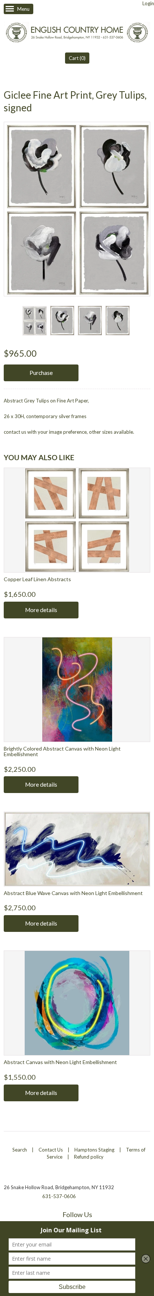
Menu (23, 9)
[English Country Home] (77, 33)
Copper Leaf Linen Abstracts (37, 579)
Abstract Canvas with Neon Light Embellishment (60, 1062)
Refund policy (89, 1157)
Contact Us (50, 1150)
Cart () (77, 58)
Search (19, 1150)
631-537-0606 (59, 1196)
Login (148, 3)
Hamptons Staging (94, 1150)
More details (41, 609)
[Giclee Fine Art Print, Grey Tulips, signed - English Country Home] (34, 320)
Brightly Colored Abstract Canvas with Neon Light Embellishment (62, 751)
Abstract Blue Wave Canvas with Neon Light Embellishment (73, 893)
